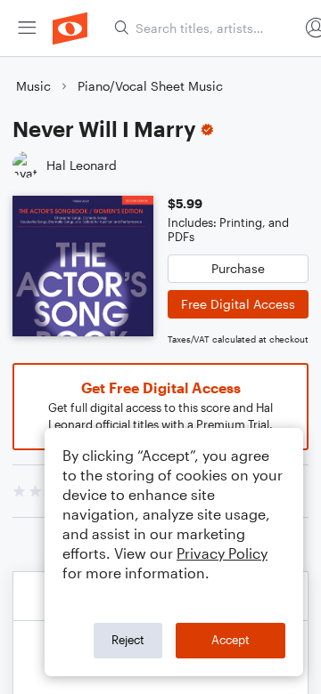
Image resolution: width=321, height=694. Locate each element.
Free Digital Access (238, 303)
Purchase (238, 268)
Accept (230, 640)
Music (33, 85)
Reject (127, 640)
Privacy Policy (222, 553)
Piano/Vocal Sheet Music (150, 85)
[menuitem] (27, 28)
